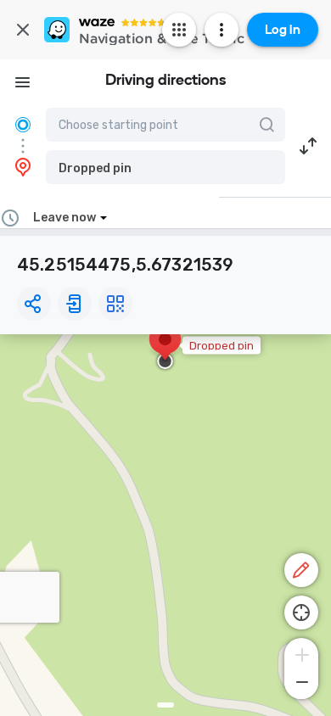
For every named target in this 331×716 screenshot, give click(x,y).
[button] (165, 167)
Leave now (64, 217)
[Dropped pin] (165, 348)
